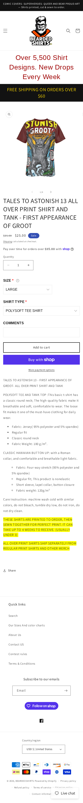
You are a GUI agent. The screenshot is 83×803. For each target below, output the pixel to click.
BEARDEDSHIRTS (25, 780)
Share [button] (12, 570)
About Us (15, 635)
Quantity (8, 257)
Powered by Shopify (46, 780)
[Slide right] (51, 192)
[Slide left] (32, 192)
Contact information (43, 793)
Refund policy (21, 787)
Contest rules (18, 654)
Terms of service (42, 787)
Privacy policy (68, 780)
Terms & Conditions (22, 663)
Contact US (16, 644)
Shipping (7, 241)
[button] (5, 31)
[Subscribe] (65, 691)
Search (13, 616)
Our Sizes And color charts (27, 625)
